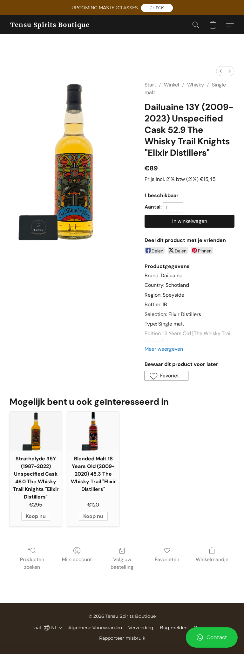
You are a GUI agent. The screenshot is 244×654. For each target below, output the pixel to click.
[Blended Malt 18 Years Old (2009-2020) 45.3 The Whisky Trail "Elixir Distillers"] (93, 431)
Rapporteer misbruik (122, 638)
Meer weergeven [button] (164, 349)
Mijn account (77, 559)
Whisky (195, 84)
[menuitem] (220, 71)
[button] (157, 8)
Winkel (171, 84)
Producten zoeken (32, 563)
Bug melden (173, 627)
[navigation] (46, 627)
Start (150, 84)
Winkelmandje (212, 559)
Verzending (140, 627)
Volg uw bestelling (122, 563)
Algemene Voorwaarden (95, 627)
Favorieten (167, 559)
